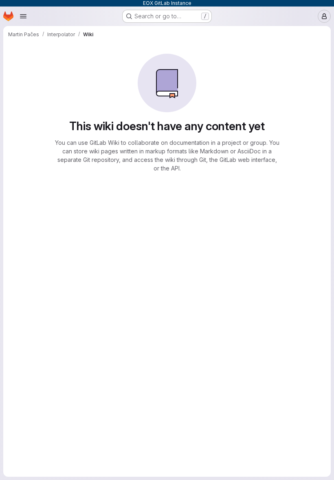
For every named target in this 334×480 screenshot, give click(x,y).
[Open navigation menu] (23, 16)
